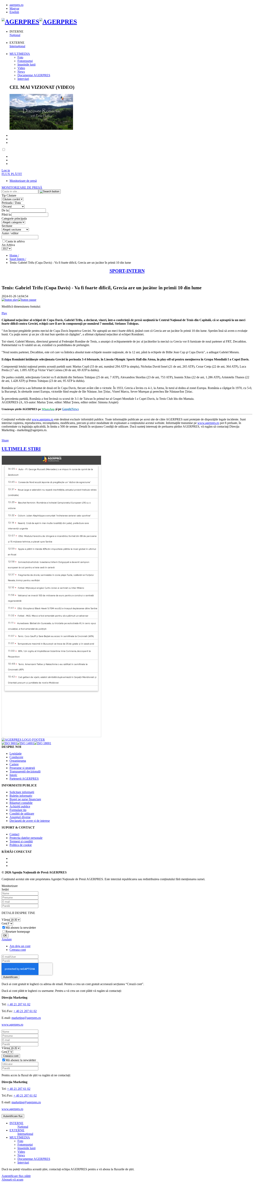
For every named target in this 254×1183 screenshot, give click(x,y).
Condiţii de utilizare (22, 813)
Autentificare (10, 977)
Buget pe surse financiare (25, 799)
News (21, 71)
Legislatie (16, 753)
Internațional (17, 46)
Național (15, 35)
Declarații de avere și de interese (30, 820)
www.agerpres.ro (42, 419)
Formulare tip (18, 810)
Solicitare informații (22, 792)
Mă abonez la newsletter (21, 927)
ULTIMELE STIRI (21, 448)
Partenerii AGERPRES (24, 778)
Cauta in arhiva (15, 241)
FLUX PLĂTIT (12, 174)
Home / (14, 255)
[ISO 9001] (9, 743)
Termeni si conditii (21, 841)
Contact (14, 834)
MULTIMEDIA (20, 53)
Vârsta (6, 919)
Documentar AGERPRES (33, 75)
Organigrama (18, 760)
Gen (4, 923)
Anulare (7, 939)
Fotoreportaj (25, 61)
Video (21, 68)
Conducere (16, 757)
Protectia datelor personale (26, 837)
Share (5, 440)
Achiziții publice (20, 806)
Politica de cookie (21, 845)
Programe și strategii (22, 768)
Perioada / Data (11, 202)
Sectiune (7, 226)
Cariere (14, 764)
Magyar (14, 8)
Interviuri (23, 78)
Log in (6, 170)
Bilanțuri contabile (21, 802)
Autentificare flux (13, 1116)
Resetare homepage (18, 931)
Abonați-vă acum (12, 1179)
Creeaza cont (18, 949)
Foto (20, 57)
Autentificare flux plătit (16, 1176)
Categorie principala (14, 218)
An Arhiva (8, 245)
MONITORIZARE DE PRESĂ (22, 187)
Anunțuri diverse (20, 817)
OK (5, 935)
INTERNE (16, 1123)
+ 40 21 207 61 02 (18, 1004)
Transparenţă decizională (25, 771)
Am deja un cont (20, 946)
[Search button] (49, 191)
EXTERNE (17, 1130)
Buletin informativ (21, 795)
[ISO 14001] (25, 743)
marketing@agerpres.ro (26, 1017)
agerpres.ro (16, 5)
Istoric (13, 775)
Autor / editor (10, 233)
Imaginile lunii (26, 64)
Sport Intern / (18, 259)
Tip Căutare (9, 195)
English (14, 12)
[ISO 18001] (42, 743)
